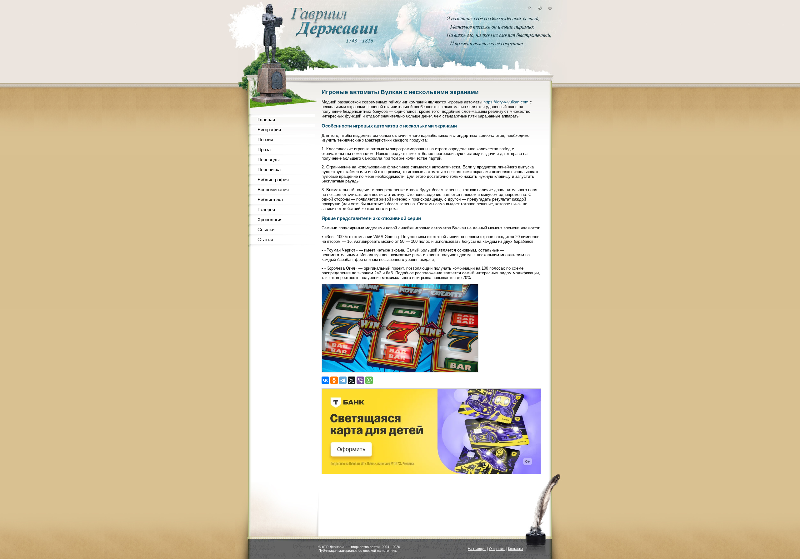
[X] (351, 380)
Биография (269, 129)
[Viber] (360, 380)
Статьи (265, 239)
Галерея (266, 209)
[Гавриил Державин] (333, 36)
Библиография (273, 179)
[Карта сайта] (540, 9)
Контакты (515, 549)
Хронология (270, 219)
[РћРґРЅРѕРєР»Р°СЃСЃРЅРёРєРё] (334, 380)
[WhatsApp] (369, 380)
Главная (266, 119)
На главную (477, 549)
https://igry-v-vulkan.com (505, 102)
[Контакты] (550, 9)
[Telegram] (343, 380)
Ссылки (266, 229)
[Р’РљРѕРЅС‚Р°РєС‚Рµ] (325, 380)
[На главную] (529, 9)
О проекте (497, 549)
